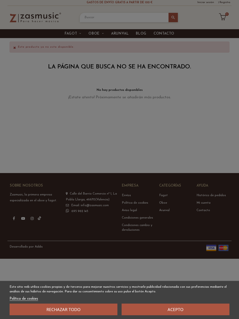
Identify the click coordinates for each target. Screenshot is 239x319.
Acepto (175, 309)
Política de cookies (24, 299)
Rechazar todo (63, 309)
